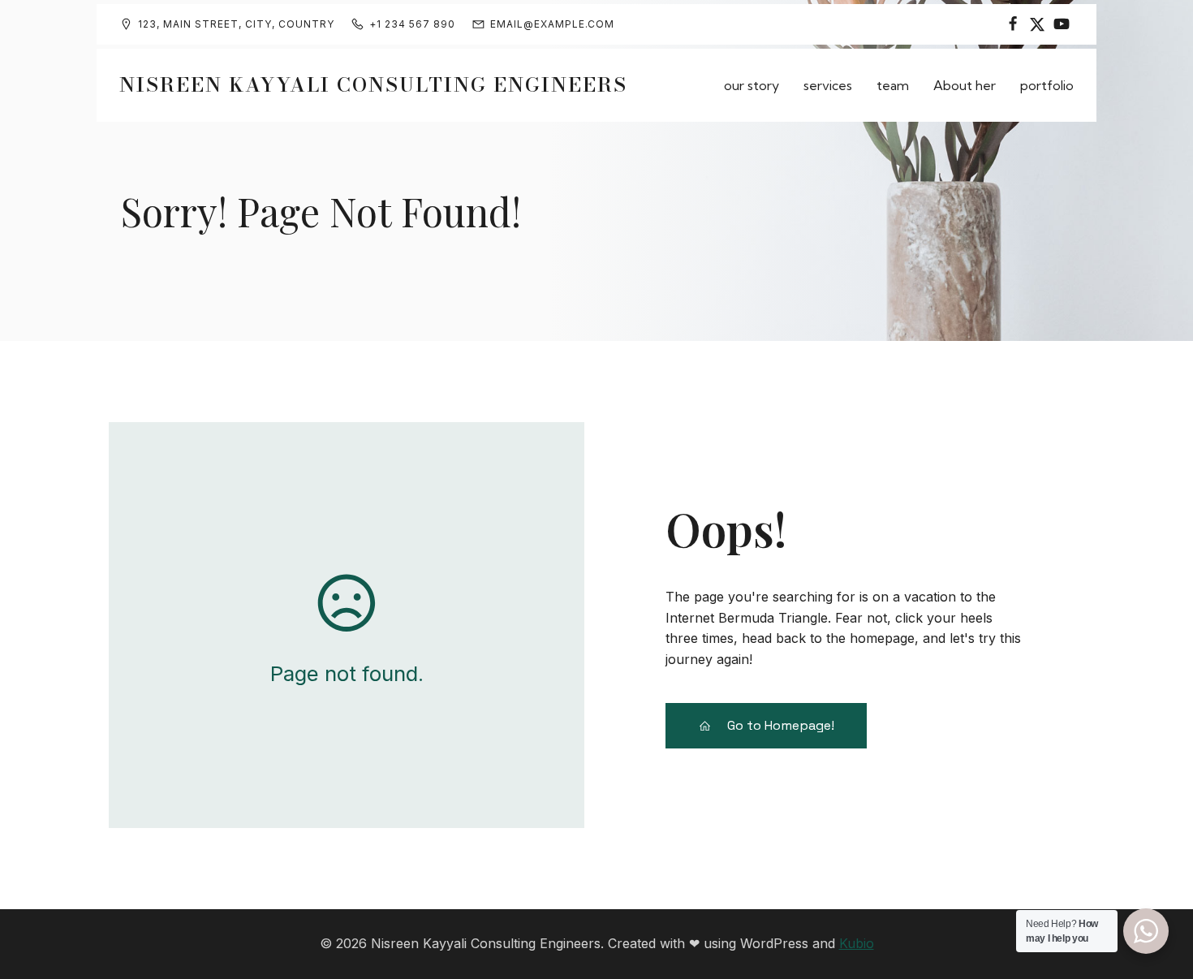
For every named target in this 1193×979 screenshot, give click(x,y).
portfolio (1047, 85)
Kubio (856, 943)
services (827, 85)
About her (964, 85)
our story (751, 85)
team (892, 85)
